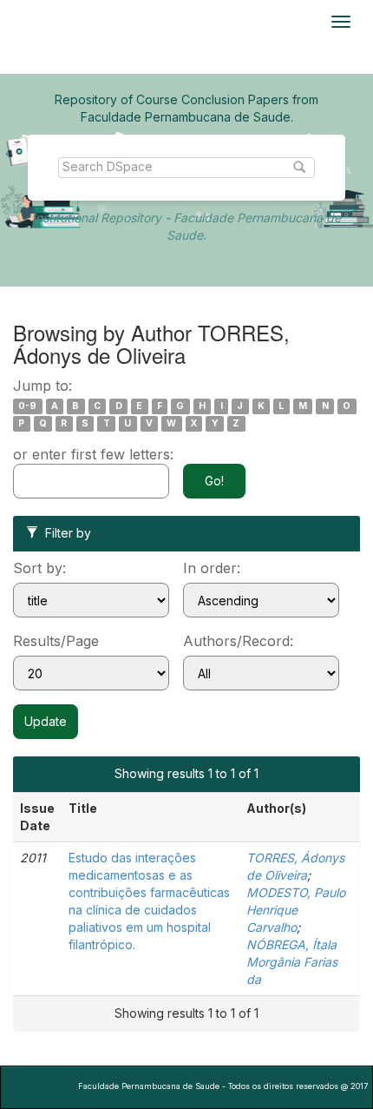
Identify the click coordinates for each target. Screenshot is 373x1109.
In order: (211, 568)
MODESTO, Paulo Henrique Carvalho (295, 909)
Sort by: (39, 568)
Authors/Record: (238, 641)
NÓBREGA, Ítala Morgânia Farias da (291, 962)
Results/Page (56, 641)
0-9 (27, 406)
